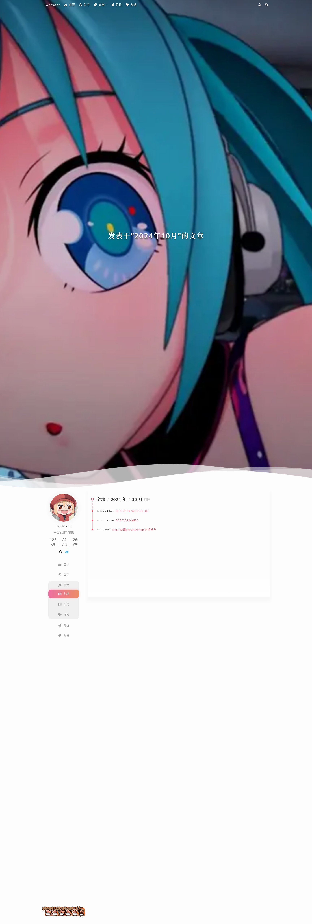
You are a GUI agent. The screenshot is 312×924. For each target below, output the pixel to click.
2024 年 (118, 499)
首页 (72, 4)
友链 (134, 4)
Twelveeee (52, 4)
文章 (102, 4)
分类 (66, 604)
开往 (119, 4)
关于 (87, 4)
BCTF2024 (108, 510)
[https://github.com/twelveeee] (60, 552)
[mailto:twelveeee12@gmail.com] (67, 552)
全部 (101, 499)
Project (106, 529)
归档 (66, 594)
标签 (66, 615)
